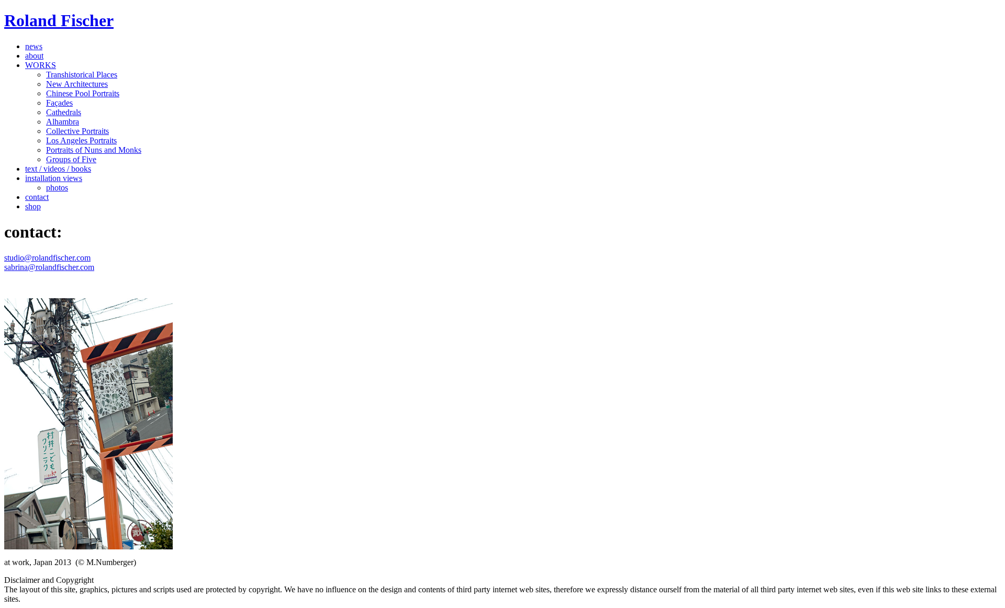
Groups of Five (71, 159)
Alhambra (62, 121)
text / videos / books (58, 168)
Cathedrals (63, 112)
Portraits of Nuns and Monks (93, 149)
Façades (59, 102)
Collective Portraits (77, 131)
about (34, 55)
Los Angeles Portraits (81, 140)
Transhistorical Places (81, 74)
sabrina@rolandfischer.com (49, 267)
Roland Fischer (59, 20)
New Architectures (77, 84)
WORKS (40, 65)
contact (37, 197)
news (33, 46)
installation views (53, 178)
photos (57, 187)
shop (33, 206)
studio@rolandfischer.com (47, 257)
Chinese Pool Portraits (82, 93)
